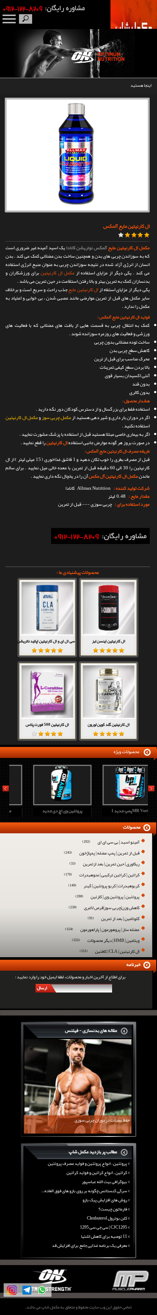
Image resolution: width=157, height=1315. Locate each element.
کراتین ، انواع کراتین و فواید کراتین (96, 1172)
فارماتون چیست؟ (113, 1209)
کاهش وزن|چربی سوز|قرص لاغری (104, 908)
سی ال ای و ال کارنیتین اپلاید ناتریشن (46, 641)
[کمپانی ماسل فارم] (118, 1291)
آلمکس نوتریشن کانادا (86, 248)
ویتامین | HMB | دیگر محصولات (105, 941)
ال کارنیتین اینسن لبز (108, 641)
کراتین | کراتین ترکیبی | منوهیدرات (101, 875)
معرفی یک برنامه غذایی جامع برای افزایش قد (89, 1245)
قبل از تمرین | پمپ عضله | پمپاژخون (101, 853)
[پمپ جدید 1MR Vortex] (112, 803)
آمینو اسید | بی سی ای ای (110, 842)
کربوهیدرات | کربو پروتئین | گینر (103, 886)
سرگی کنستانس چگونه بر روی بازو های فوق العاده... (84, 1190)
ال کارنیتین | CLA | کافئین (109, 952)
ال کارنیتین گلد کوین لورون (109, 724)
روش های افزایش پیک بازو (105, 1199)
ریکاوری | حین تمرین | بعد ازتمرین (104, 864)
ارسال (42, 987)
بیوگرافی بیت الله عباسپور (104, 1181)
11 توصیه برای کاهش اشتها (104, 1236)
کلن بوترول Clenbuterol (107, 1218)
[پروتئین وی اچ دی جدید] (43, 803)
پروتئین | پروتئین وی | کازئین (107, 897)
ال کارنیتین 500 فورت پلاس (47, 724)
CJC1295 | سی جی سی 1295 (103, 1227)
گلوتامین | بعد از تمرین (113, 919)
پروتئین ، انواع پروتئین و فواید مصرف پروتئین (87, 1163)
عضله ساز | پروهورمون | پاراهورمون (102, 930)
